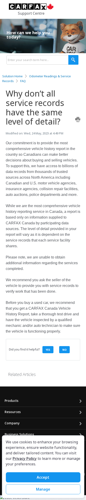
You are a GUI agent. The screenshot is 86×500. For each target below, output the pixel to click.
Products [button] (11, 400)
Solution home (12, 76)
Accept (43, 477)
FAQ (23, 81)
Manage (43, 489)
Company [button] (12, 423)
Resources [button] (13, 412)
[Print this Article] (77, 119)
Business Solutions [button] (19, 434)
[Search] (73, 60)
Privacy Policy (25, 458)
